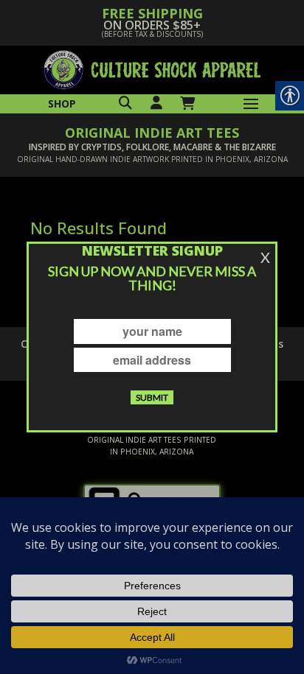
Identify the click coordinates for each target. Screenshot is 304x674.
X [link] (265, 257)
